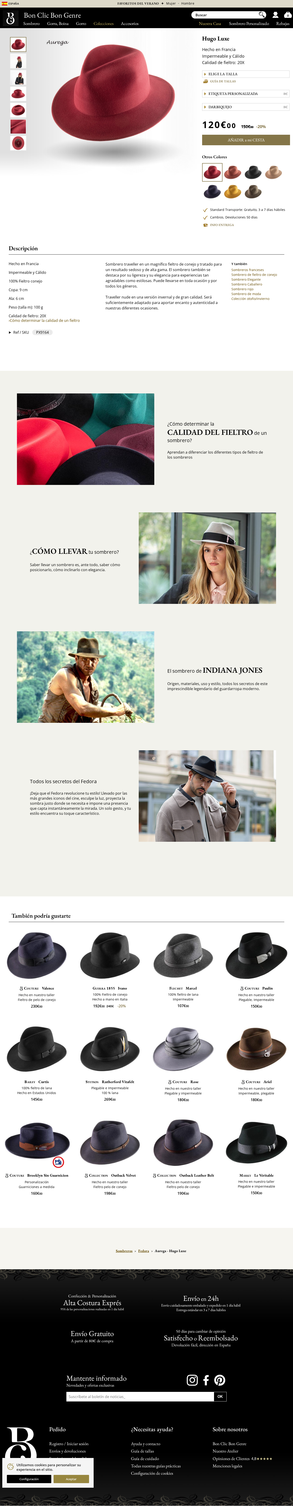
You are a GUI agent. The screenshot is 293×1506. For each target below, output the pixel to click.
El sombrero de (214, 670)
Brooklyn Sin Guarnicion (39, 1175)
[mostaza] (232, 191)
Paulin (259, 988)
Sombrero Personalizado (249, 23)
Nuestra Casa (210, 23)
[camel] (273, 172)
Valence (39, 988)
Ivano (110, 988)
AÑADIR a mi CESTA (246, 140)
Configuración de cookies (152, 1473)
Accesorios (129, 23)
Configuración (29, 1479)
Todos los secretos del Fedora (63, 781)
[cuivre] (232, 172)
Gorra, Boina (58, 23)
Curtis (36, 1081)
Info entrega (222, 225)
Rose (185, 1081)
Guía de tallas (223, 81)
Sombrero (31, 23)
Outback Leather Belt (185, 1175)
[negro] (253, 172)
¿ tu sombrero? (74, 551)
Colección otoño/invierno (250, 298)
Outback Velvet (112, 1175)
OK (220, 1396)
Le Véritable (256, 1175)
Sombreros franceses (247, 270)
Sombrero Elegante (246, 279)
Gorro (81, 23)
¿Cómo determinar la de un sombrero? (217, 432)
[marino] (212, 191)
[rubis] (212, 172)
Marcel (183, 988)
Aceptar (71, 1479)
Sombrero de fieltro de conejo (254, 274)
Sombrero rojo (242, 289)
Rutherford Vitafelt (110, 1081)
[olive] (253, 191)
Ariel (259, 1081)
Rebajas (282, 23)
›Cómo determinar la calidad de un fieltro (44, 320)
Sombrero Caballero (246, 284)
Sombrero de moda (246, 294)
